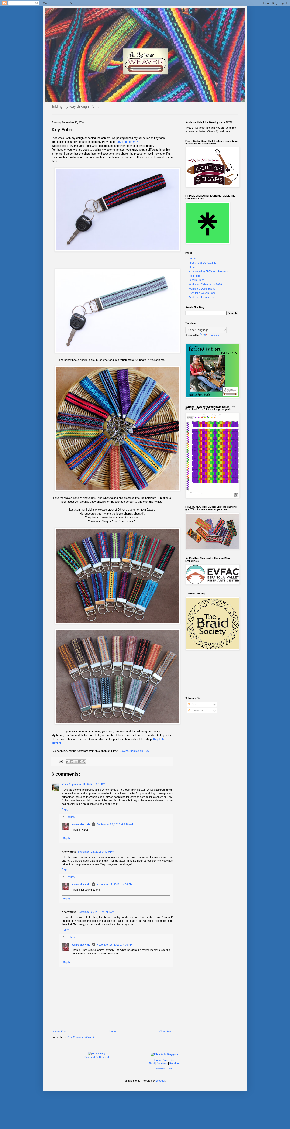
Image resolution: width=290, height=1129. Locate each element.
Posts (193, 704)
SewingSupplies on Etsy (134, 750)
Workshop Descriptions (202, 288)
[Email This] (68, 761)
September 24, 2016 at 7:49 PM (96, 851)
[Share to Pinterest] (84, 761)
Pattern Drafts (196, 280)
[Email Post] (60, 761)
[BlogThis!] (72, 761)
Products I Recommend (202, 297)
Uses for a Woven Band (202, 293)
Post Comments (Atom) (80, 1037)
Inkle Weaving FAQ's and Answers (208, 271)
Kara (65, 784)
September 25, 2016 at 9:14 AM (96, 911)
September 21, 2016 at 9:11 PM (87, 784)
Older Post (165, 1031)
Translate (213, 335)
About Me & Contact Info (202, 262)
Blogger (160, 1080)
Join (165, 1060)
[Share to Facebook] (80, 761)
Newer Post (59, 1031)
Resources (195, 275)
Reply (65, 809)
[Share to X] (76, 761)
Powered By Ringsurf (96, 1057)
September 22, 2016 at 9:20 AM (115, 824)
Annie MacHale (81, 824)
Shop (192, 267)
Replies (70, 817)
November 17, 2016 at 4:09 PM (114, 944)
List (172, 1060)
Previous (162, 1063)
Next (152, 1063)
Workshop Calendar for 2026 (205, 284)
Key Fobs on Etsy (127, 141)
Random (174, 1063)
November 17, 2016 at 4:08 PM (114, 884)
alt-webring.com (164, 1068)
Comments (196, 710)
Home (112, 1031)
